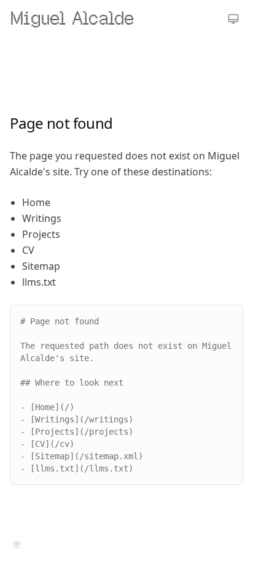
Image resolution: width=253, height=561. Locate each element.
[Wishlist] (16, 544)
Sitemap (41, 266)
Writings (41, 218)
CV (28, 250)
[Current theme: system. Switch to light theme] (233, 18)
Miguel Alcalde (72, 18)
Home (36, 202)
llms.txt (39, 282)
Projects (41, 234)
